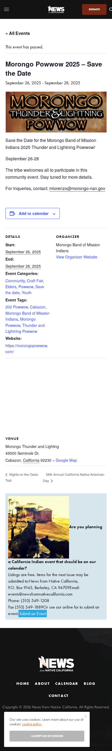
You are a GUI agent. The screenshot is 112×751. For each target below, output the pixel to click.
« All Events (17, 33)
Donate (94, 9)
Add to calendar (33, 213)
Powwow (25, 286)
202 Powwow (16, 307)
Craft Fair (35, 280)
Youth (27, 292)
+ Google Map (64, 460)
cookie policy (32, 724)
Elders (10, 286)
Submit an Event (32, 613)
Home (22, 683)
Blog (90, 683)
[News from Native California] (56, 9)
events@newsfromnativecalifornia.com (40, 594)
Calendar (66, 683)
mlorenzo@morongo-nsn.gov (77, 188)
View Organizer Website (76, 257)
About (42, 683)
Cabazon (37, 307)
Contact (59, 695)
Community (15, 280)
